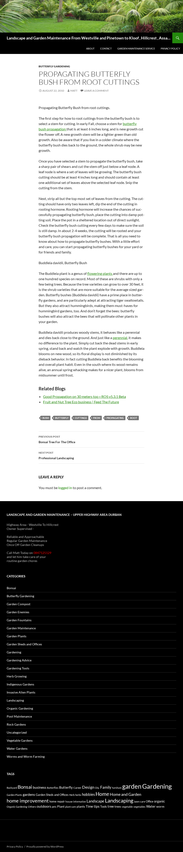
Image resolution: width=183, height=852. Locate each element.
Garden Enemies (18, 612)
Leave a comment (96, 90)
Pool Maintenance (19, 716)
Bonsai (11, 588)
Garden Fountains (19, 620)
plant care (70, 806)
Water (151, 806)
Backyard (12, 787)
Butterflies (52, 787)
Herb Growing (17, 676)
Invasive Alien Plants (21, 692)
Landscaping (15, 700)
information (79, 801)
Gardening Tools (18, 668)
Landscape (95, 801)
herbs (78, 794)
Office (149, 801)
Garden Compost (18, 604)
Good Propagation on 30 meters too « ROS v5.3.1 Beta (84, 396)
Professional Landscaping (56, 455)
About (90, 48)
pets (54, 806)
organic (159, 801)
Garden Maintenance (21, 628)
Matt (73, 90)
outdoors (44, 806)
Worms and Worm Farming (26, 756)
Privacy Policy (170, 48)
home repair (57, 801)
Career (77, 787)
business (39, 787)
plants (81, 806)
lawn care (139, 801)
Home (102, 794)
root (133, 417)
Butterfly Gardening (54, 66)
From (96, 417)
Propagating (115, 417)
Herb (72, 794)
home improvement (28, 801)
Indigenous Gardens (20, 684)
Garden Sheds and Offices (24, 644)
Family (105, 787)
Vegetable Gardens (20, 740)
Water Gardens (17, 748)
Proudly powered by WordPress (45, 846)
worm (160, 806)
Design (88, 787)
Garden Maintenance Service (136, 48)
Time (89, 806)
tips (97, 806)
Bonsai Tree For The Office (57, 439)
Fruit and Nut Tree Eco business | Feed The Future (81, 402)
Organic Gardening (20, 708)
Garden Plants (16, 636)
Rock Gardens (16, 724)
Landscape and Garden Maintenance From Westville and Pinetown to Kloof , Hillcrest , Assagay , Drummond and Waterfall (89, 37)
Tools (103, 806)
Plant (60, 806)
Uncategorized (17, 732)
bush (45, 417)
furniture (117, 787)
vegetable (127, 806)
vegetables (139, 806)
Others (32, 806)
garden (131, 786)
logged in (65, 488)
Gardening (14, 652)
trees (117, 806)
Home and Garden (125, 794)
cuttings (81, 417)
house (69, 801)
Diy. (97, 787)
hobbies (88, 794)
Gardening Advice (19, 660)
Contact (106, 48)
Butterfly (62, 417)
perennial (120, 337)
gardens (29, 794)
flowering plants (100, 273)
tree (111, 806)
